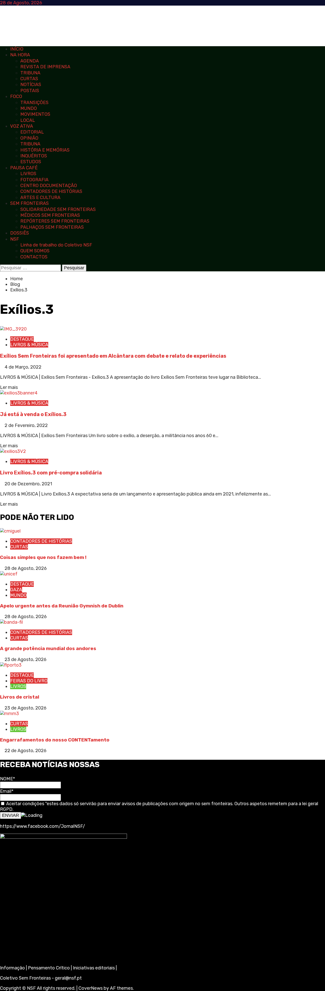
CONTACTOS (33, 257)
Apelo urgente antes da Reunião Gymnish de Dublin (62, 606)
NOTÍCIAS (30, 84)
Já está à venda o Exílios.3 (33, 414)
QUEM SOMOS (35, 251)
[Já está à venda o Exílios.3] (19, 393)
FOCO (16, 96)
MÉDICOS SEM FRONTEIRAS (50, 215)
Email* (6, 791)
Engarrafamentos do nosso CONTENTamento (54, 740)
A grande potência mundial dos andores (48, 648)
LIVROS (28, 173)
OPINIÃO (29, 138)
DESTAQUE (22, 339)
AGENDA (29, 61)
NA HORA (20, 55)
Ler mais (9, 387)
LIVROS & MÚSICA (29, 345)
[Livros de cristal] (11, 665)
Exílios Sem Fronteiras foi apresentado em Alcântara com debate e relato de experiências (113, 356)
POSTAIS (29, 90)
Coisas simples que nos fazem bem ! (43, 557)
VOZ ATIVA (21, 126)
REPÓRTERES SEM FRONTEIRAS (54, 221)
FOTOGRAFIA (34, 180)
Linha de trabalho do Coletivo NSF (56, 245)
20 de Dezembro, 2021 (28, 484)
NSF (14, 239)
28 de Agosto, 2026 (26, 568)
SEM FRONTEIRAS (29, 203)
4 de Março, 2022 (23, 367)
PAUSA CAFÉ (24, 168)
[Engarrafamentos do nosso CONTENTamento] (9, 713)
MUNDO (28, 108)
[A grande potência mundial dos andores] (11, 622)
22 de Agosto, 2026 (25, 750)
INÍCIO (16, 49)
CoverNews (90, 988)
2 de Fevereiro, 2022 (26, 425)
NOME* (7, 779)
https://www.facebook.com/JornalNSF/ (42, 826)
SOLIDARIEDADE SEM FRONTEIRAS (58, 209)
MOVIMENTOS (35, 114)
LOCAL (27, 120)
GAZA (16, 589)
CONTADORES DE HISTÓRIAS (51, 191)
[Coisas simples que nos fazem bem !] (10, 531)
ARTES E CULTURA (40, 197)
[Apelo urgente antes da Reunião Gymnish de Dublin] (9, 574)
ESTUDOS (30, 161)
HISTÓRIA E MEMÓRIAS (45, 150)
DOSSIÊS (19, 233)
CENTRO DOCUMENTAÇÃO (48, 185)
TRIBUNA (30, 73)
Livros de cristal (19, 697)
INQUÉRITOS (33, 156)
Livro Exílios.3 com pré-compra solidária (51, 473)
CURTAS (29, 78)
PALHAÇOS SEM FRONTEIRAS (52, 227)
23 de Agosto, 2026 (25, 659)
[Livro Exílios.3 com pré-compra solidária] (13, 451)
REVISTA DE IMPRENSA (45, 67)
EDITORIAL (32, 132)
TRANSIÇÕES (34, 102)
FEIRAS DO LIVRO (28, 681)
